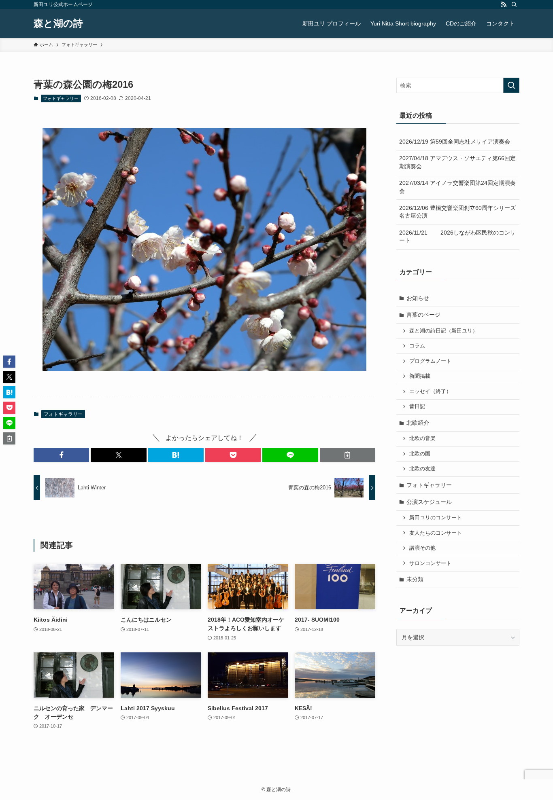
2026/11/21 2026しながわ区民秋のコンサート (457, 236)
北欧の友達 (422, 469)
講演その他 (422, 548)
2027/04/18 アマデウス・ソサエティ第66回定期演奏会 (457, 162)
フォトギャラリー (61, 98)
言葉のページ (423, 314)
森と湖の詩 (58, 23)
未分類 (414, 579)
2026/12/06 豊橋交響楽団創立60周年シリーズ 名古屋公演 (459, 212)
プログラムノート (430, 361)
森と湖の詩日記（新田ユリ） (443, 331)
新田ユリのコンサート (435, 518)
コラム (417, 346)
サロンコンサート (430, 563)
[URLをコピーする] (347, 455)
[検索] (514, 4)
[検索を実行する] (511, 85)
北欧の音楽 (422, 438)
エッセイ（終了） (430, 391)
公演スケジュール (429, 502)
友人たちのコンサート (435, 533)
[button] (61, 455)
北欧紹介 (417, 422)
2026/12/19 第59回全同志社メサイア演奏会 (454, 141)
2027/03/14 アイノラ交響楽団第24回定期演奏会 (457, 187)
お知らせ (417, 298)
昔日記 (417, 406)
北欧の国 (419, 454)
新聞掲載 (419, 376)
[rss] (503, 4)
